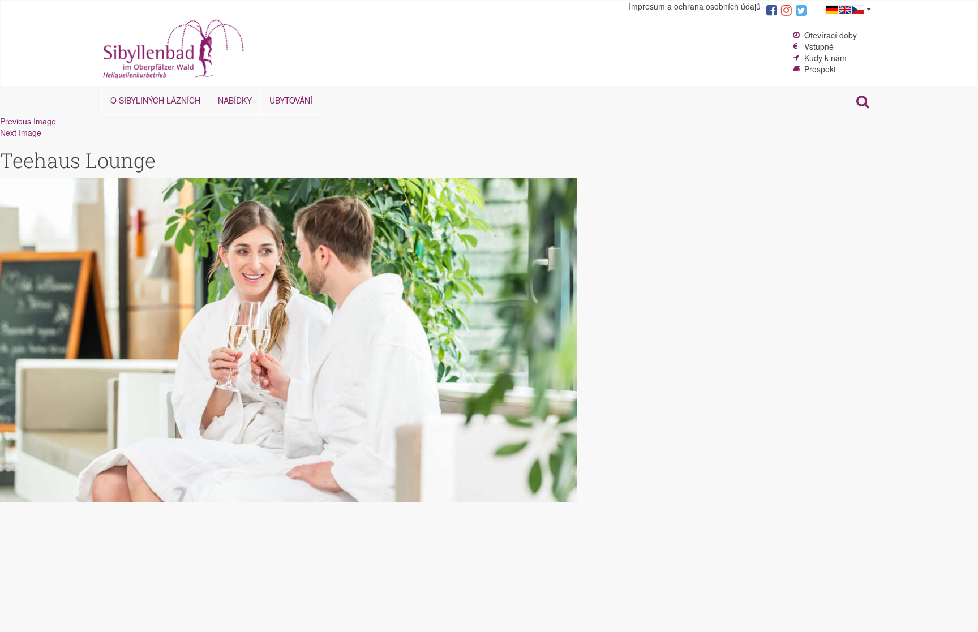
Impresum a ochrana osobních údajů (695, 6)
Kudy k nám (825, 57)
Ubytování (290, 100)
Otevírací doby (830, 35)
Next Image (20, 132)
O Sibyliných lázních (155, 100)
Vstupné (819, 46)
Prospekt (820, 69)
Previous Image (28, 121)
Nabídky (235, 100)
